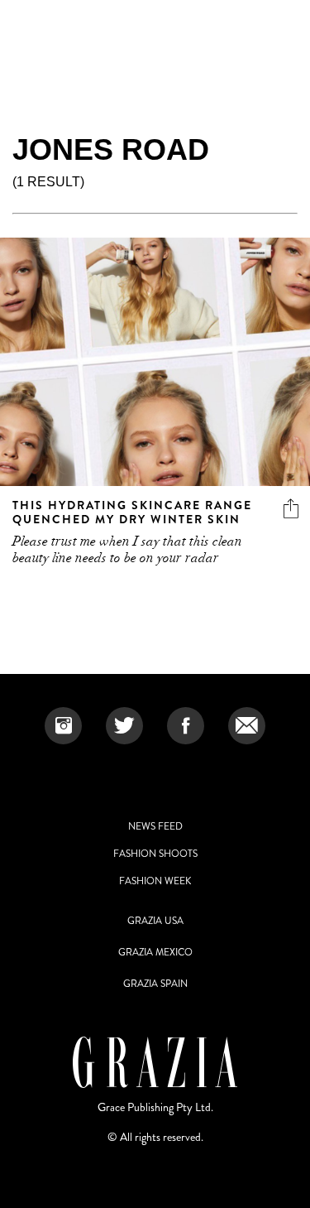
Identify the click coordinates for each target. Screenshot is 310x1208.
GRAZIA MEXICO (155, 952)
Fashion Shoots (155, 853)
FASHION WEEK (155, 881)
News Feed (155, 826)
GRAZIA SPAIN (155, 983)
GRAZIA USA (155, 920)
